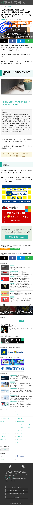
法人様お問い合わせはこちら (16, 237)
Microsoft (3, 412)
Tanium (19, 415)
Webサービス (4, 439)
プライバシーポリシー (17, 487)
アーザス (19, 439)
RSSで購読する (5, 248)
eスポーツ (19, 436)
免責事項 (16, 497)
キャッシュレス (5, 433)
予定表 (19, 424)
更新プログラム (5, 418)
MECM (2, 415)
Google (2, 443)
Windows (19, 418)
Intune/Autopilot (21, 412)
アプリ (19, 443)
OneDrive (20, 427)
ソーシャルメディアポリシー (16, 490)
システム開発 (4, 436)
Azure (2, 421)
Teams (19, 430)
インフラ (19, 433)
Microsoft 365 (20, 421)
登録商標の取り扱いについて (16, 493)
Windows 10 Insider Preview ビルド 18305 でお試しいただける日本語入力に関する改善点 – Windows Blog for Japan (16, 102)
